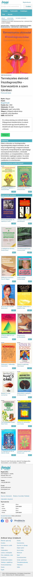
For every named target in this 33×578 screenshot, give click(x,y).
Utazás (2, 567)
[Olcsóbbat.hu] (19, 521)
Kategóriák (10, 18)
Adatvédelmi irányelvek (7, 499)
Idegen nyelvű (20, 547)
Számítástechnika (21, 557)
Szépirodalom (4, 550)
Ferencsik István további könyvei (12, 163)
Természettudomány (6, 564)
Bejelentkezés (27, 2)
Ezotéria (3, 543)
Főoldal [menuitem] (4, 11)
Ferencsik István (6, 93)
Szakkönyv (4, 557)
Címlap (3, 18)
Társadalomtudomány (22, 562)
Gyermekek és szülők (6, 545)
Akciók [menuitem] (10, 14)
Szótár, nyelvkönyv (22, 560)
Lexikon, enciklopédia (6, 552)
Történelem (20, 564)
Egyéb (2, 569)
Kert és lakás (20, 550)
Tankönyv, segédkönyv (7, 562)
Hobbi (2, 547)
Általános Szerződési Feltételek (21, 496)
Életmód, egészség (21, 18)
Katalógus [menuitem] (23, 11)
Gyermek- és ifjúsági (22, 545)
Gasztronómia (20, 543)
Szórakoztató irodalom (6, 560)
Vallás (18, 567)
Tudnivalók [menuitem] (14, 11)
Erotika (19, 540)
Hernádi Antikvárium (6, 516)
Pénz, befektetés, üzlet (7, 555)
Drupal (2, 518)
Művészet (19, 552)
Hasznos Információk (6, 496)
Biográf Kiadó (5, 103)
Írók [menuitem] (3, 14)
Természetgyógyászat (7, 19)
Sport (18, 555)
